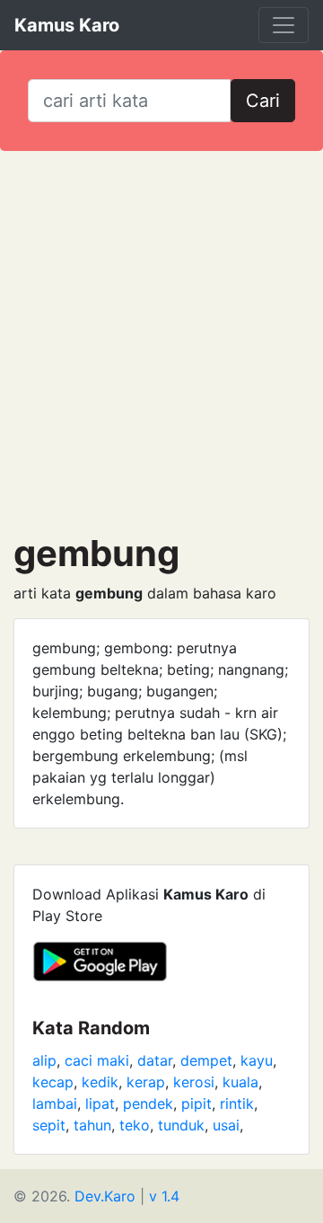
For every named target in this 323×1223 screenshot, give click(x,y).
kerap (146, 1082)
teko (134, 1125)
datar (154, 1060)
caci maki (97, 1060)
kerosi (193, 1082)
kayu (256, 1060)
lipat (100, 1103)
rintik (237, 1103)
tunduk (181, 1125)
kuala (240, 1082)
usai (226, 1125)
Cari (263, 100)
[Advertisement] (161, 341)
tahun (92, 1125)
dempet (206, 1060)
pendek (148, 1103)
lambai (54, 1103)
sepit (48, 1125)
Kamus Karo (66, 25)
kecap (53, 1082)
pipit (196, 1103)
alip (44, 1060)
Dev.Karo (104, 1196)
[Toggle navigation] (283, 25)
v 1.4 (164, 1196)
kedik (100, 1082)
